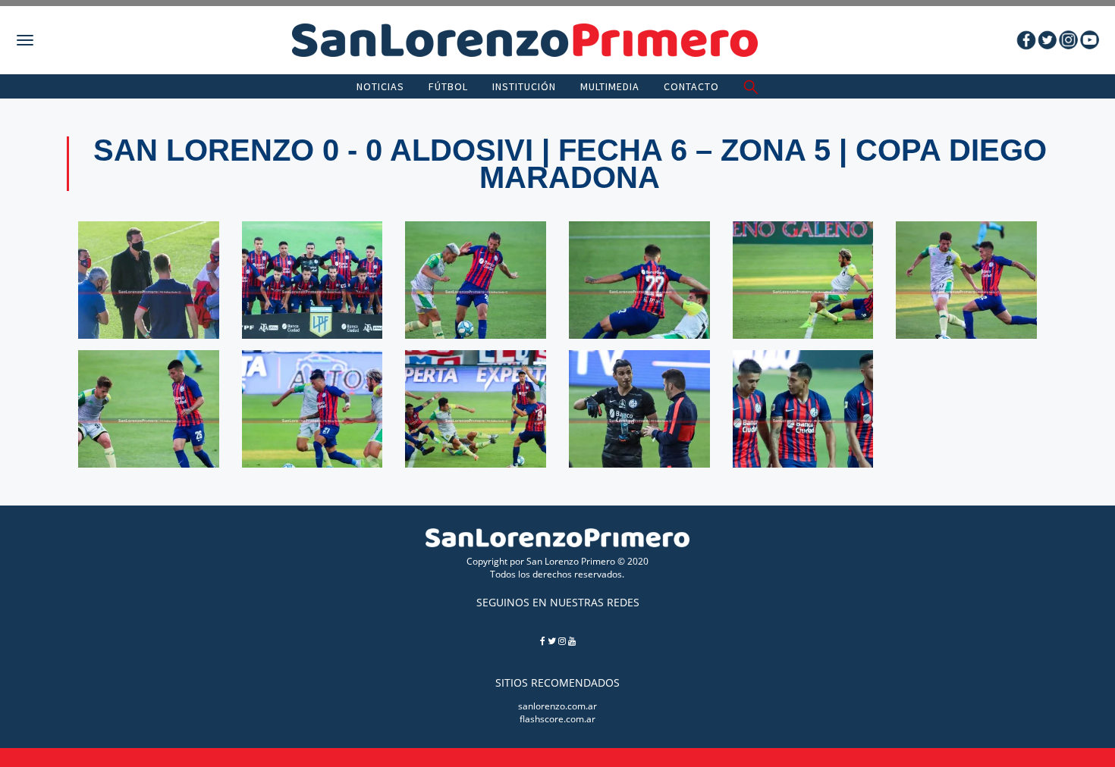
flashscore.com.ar (557, 718)
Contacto (691, 86)
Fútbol (448, 86)
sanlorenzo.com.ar (557, 706)
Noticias (380, 86)
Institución (524, 86)
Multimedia (609, 86)
